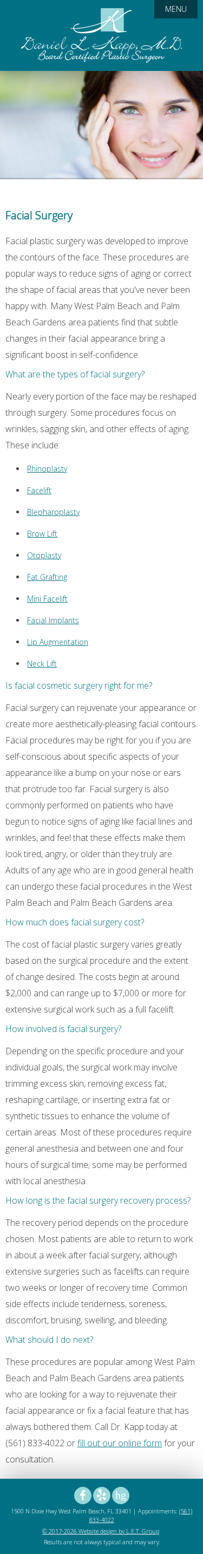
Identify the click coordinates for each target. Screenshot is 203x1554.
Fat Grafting (47, 577)
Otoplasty (44, 555)
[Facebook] (82, 1495)
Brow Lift (42, 533)
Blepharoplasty (53, 512)
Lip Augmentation (57, 642)
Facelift (39, 490)
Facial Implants (53, 620)
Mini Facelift (47, 598)
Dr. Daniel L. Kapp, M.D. (101, 35)
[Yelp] (101, 1495)
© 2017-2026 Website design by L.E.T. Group (100, 1531)
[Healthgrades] (120, 1495)
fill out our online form (119, 1443)
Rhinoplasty (47, 468)
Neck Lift (42, 663)
